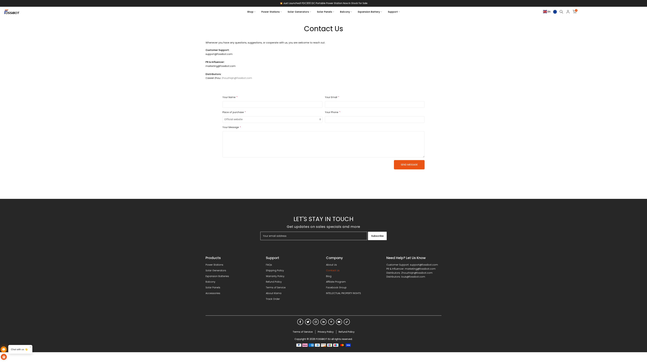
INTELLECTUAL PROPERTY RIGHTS (343, 293)
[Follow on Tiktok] (347, 322)
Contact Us (333, 270)
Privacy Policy (326, 331)
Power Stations (270, 11)
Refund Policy (274, 281)
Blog (328, 276)
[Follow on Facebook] (300, 322)
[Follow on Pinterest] (331, 322)
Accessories (213, 293)
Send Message (409, 164)
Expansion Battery (369, 11)
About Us (331, 264)
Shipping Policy (275, 270)
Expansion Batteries (217, 276)
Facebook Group (336, 287)
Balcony (345, 11)
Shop (250, 11)
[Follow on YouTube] (339, 322)
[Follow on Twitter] (308, 322)
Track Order (273, 299)
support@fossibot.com (424, 264)
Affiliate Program (336, 281)
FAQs (269, 264)
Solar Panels (324, 11)
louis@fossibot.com (413, 276)
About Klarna (273, 293)
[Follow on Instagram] (316, 322)
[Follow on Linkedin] (323, 322)
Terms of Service (276, 287)
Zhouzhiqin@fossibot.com (237, 78)
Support (393, 11)
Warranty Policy (275, 276)
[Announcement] (323, 3)
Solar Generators (298, 11)
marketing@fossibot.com (420, 268)
